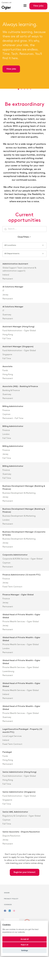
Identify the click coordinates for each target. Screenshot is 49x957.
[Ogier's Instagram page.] (14, 911)
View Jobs (38, 6)
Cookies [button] (8, 904)
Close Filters (23, 237)
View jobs (11, 69)
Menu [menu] (25, 5)
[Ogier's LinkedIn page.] (10, 911)
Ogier (7, 893)
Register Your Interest (24, 872)
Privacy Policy (11, 899)
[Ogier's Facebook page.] (5, 911)
